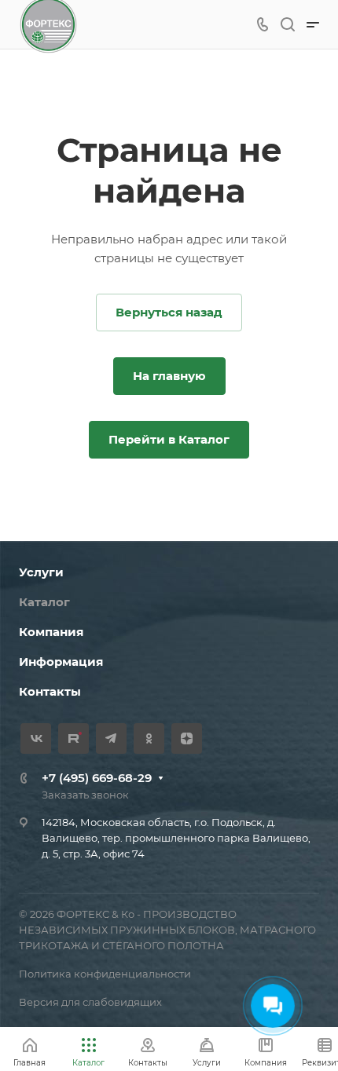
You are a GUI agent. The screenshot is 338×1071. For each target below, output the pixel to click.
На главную (169, 375)
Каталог (44, 601)
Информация (61, 661)
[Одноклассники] (149, 738)
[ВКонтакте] (35, 738)
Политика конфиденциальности (105, 973)
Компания (51, 631)
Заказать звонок (85, 794)
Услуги (41, 572)
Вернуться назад (169, 312)
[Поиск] (287, 24)
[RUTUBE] (73, 738)
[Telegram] (111, 738)
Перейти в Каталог (169, 439)
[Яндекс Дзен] (186, 738)
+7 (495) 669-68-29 (97, 777)
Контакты (50, 691)
